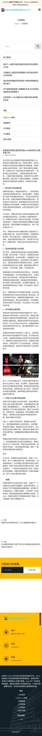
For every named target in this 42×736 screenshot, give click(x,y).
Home (16, 24)
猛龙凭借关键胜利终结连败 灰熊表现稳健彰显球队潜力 (20, 82)
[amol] (19, 10)
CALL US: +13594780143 (31, 2)
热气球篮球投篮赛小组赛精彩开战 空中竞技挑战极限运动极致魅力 (20, 90)
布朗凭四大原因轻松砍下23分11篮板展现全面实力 (18, 523)
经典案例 (6, 123)
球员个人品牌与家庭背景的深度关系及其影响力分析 (20, 65)
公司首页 (22, 695)
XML (21, 719)
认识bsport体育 (9, 117)
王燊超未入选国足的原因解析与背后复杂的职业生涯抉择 (20, 74)
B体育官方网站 (25, 732)
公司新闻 (6, 128)
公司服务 (6, 134)
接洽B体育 (7, 139)
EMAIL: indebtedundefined (20, 5)
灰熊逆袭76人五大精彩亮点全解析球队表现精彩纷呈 (20, 98)
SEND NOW (32, 570)
